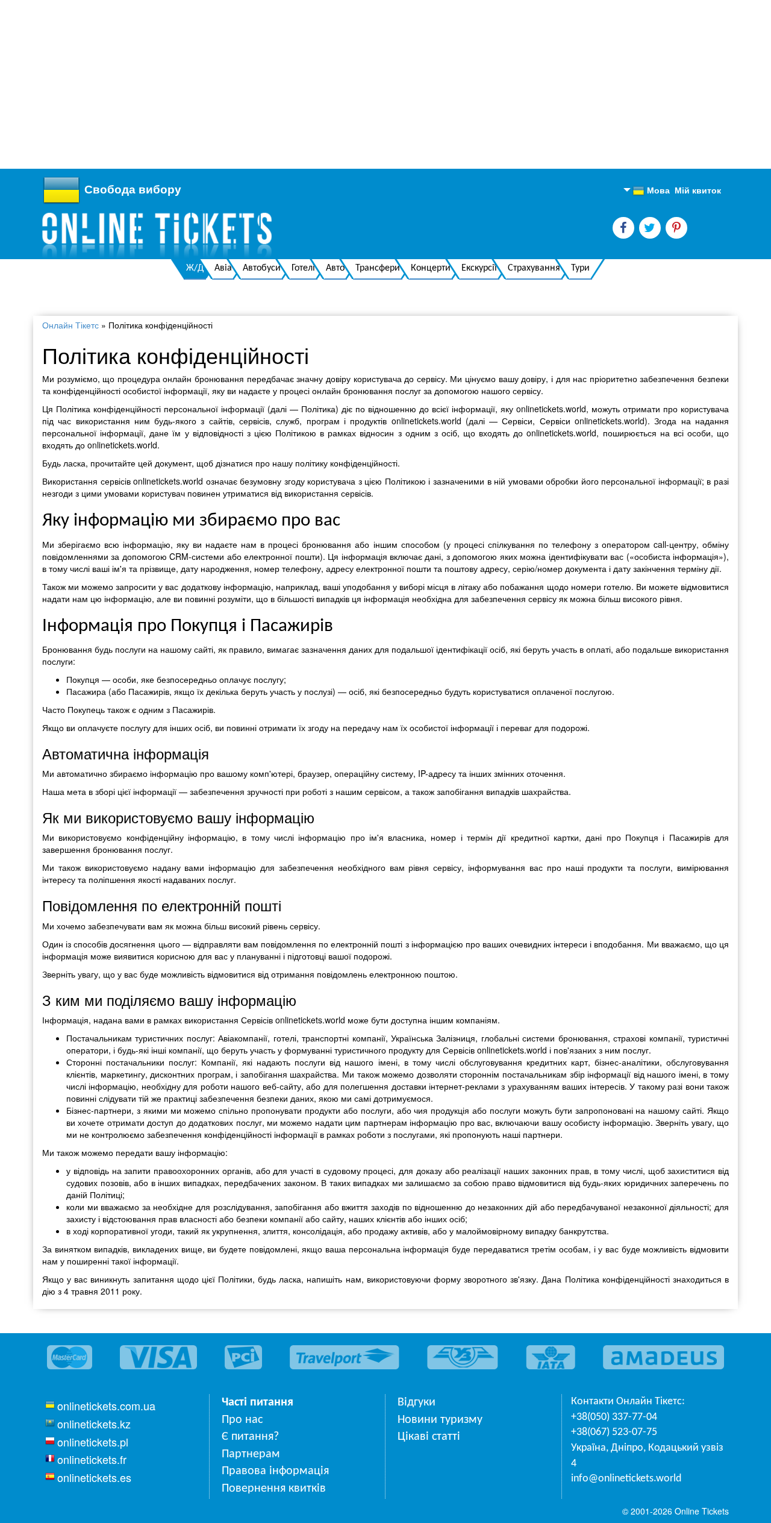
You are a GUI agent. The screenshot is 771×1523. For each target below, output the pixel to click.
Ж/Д (195, 268)
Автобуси (262, 268)
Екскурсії (479, 268)
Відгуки (416, 1402)
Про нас (242, 1420)
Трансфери (377, 268)
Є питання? (250, 1437)
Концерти (431, 268)
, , (647, 1455)
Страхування (534, 268)
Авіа (223, 268)
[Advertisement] (361, 84)
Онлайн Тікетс (70, 325)
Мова (651, 190)
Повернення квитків (274, 1489)
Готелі (303, 268)
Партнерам (251, 1454)
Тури (580, 268)
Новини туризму (440, 1420)
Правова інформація (275, 1471)
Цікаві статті (429, 1437)
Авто (335, 268)
